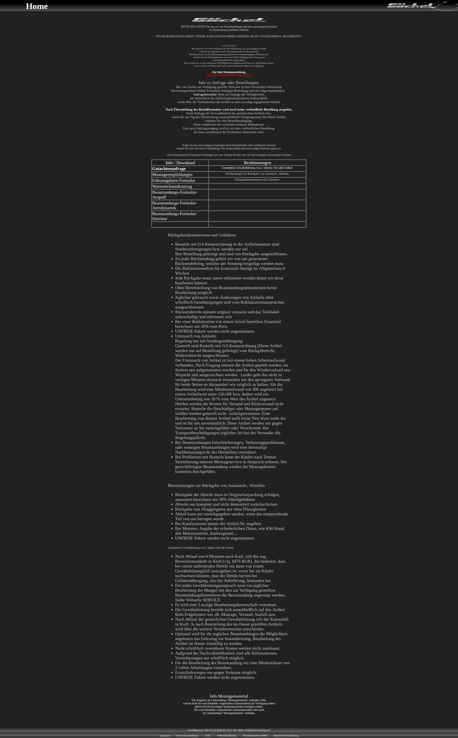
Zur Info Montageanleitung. (229, 72)
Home (37, 6)
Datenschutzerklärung (187, 735)
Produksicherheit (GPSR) (255, 735)
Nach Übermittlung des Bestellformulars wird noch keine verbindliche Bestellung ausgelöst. (229, 109)
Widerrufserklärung (227, 735)
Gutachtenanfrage (169, 168)
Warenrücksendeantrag (172, 186)
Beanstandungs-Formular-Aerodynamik (174, 205)
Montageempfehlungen (172, 174)
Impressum (165, 735)
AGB (207, 735)
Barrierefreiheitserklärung (286, 735)
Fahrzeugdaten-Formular (173, 180)
